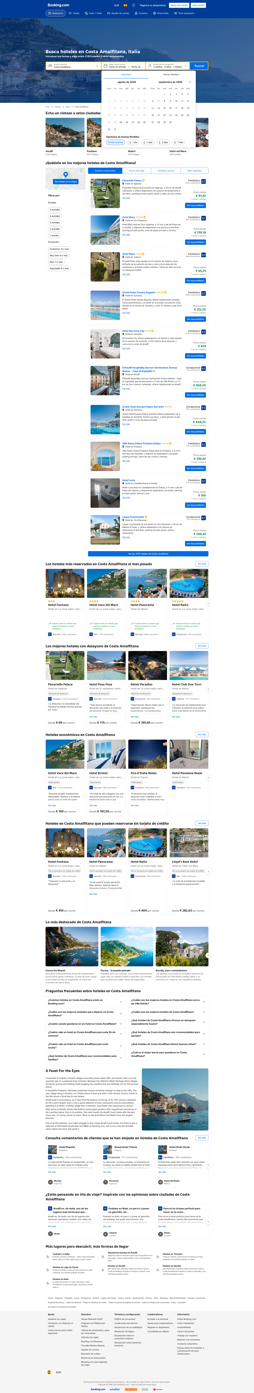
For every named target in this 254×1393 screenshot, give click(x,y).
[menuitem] (56, 13)
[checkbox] (144, 94)
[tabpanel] (148, 112)
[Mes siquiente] (189, 82)
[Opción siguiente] (208, 136)
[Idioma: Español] (125, 5)
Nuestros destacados (105, 170)
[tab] (126, 74)
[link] (65, 209)
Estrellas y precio (166, 170)
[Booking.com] (58, 5)
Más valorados (195, 170)
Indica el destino (60, 64)
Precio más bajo (136, 170)
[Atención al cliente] (133, 5)
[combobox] (74, 67)
